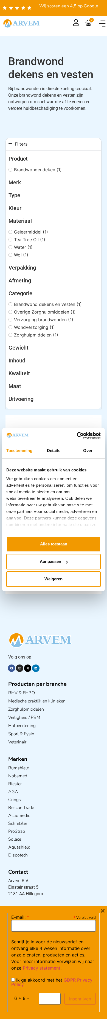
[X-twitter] (27, 668)
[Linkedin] (35, 668)
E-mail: (20, 917)
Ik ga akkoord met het (51, 982)
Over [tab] (87, 450)
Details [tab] (53, 450)
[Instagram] (19, 668)
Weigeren (53, 579)
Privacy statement (41, 968)
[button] (102, 23)
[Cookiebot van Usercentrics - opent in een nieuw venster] (77, 435)
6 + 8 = (22, 998)
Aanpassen (50, 561)
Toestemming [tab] (19, 450)
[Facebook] (11, 668)
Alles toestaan (53, 544)
